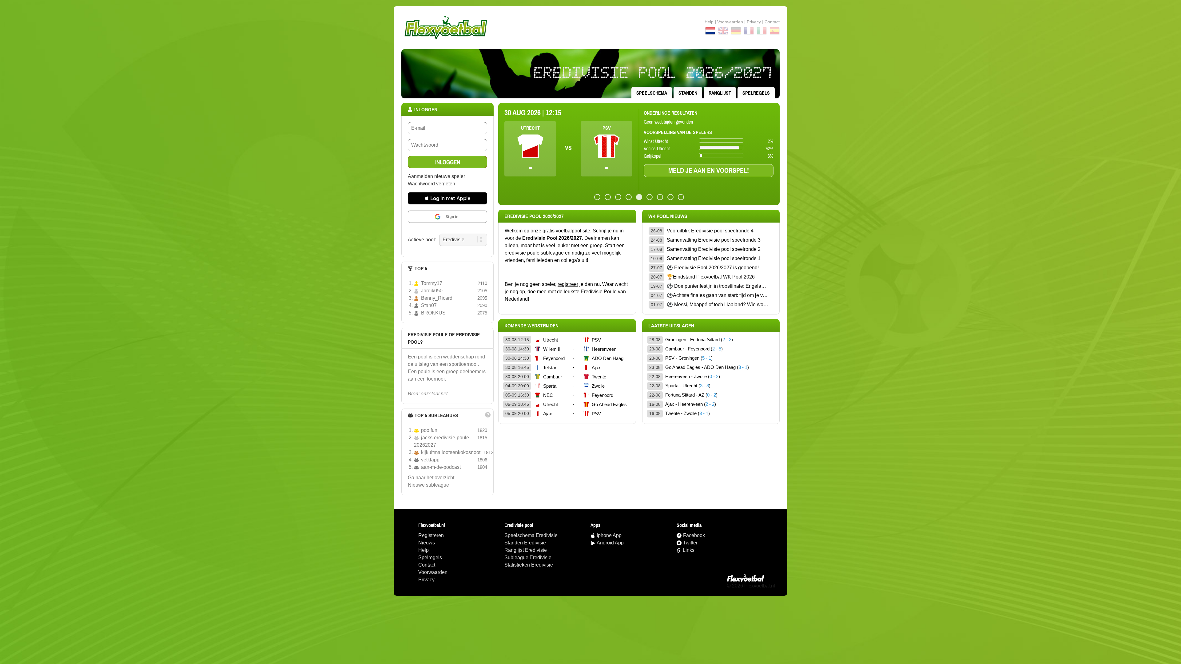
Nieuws (426, 542)
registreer (568, 284)
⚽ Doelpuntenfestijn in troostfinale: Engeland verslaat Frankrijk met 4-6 (717, 286)
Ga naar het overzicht (431, 477)
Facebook (694, 535)
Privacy (754, 21)
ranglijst (720, 93)
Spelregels (756, 93)
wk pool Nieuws (667, 216)
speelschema (651, 93)
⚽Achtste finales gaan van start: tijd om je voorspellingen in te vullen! (717, 295)
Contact (426, 564)
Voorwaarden (730, 21)
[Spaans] (775, 32)
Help (709, 21)
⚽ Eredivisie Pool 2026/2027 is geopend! (713, 267)
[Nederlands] (710, 32)
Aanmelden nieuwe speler (436, 176)
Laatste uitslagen (671, 325)
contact (772, 21)
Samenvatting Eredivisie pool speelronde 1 (714, 258)
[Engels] (723, 32)
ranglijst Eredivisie (525, 550)
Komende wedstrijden (531, 325)
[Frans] (749, 32)
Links (688, 550)
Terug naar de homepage (590, 27)
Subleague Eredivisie (527, 557)
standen (687, 93)
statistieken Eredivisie (528, 564)
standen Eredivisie (525, 542)
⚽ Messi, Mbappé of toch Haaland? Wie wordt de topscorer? (717, 304)
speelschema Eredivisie (531, 535)
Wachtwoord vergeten (431, 183)
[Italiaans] (762, 32)
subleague (552, 252)
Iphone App (609, 535)
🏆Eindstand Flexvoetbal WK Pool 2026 (711, 276)
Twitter (690, 542)
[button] (447, 198)
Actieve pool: (422, 239)
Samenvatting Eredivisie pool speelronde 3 (714, 240)
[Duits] (736, 32)
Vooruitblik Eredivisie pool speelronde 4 (710, 230)
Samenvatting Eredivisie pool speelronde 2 (714, 249)
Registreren (431, 535)
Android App (610, 542)
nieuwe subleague (428, 485)
